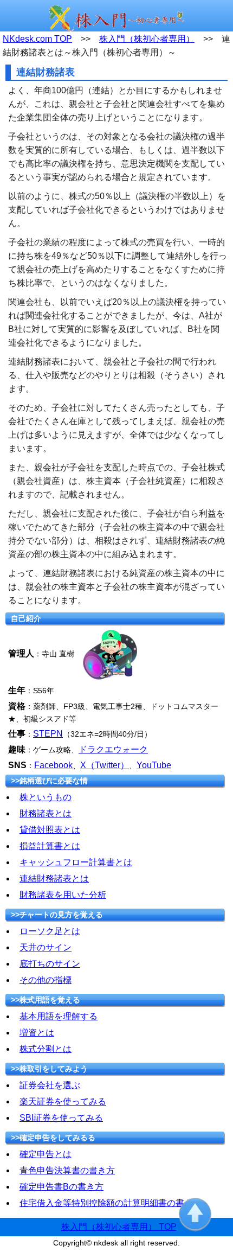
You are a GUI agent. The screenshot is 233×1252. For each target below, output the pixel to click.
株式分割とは (46, 1048)
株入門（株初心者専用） (147, 38)
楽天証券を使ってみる (63, 1101)
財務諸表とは (46, 813)
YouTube (154, 765)
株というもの (46, 797)
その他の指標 (46, 980)
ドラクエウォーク (113, 749)
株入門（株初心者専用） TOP (119, 1226)
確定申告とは (46, 1154)
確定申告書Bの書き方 (61, 1186)
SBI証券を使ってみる (61, 1117)
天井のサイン (46, 947)
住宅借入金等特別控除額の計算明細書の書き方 (111, 1203)
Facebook (53, 765)
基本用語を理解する (59, 1016)
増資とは (37, 1032)
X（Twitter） (104, 765)
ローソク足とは (50, 931)
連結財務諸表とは (54, 878)
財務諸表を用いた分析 (63, 894)
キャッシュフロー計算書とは (76, 862)
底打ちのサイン (50, 963)
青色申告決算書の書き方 (67, 1170)
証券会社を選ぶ (50, 1085)
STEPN (48, 733)
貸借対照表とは (50, 829)
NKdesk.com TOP (37, 38)
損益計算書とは (50, 846)
